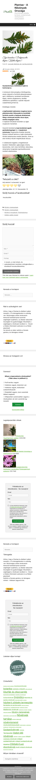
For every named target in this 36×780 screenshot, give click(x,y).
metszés (29, 709)
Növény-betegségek (11, 207)
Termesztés (7, 733)
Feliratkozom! (18, 521)
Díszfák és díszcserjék (15, 692)
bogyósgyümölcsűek (20, 686)
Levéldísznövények (14, 707)
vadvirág (15, 736)
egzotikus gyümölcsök (20, 694)
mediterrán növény (24, 707)
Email (9, 492)
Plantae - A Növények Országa (21, 7)
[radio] (4, 186)
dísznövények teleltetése (9, 694)
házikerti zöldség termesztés (17, 702)
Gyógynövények (8, 697)
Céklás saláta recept (11, 215)
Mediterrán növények (11, 709)
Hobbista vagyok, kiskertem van (16, 385)
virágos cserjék (21, 736)
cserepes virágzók (18, 689)
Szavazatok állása (18, 409)
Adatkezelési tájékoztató (16, 507)
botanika (7, 688)
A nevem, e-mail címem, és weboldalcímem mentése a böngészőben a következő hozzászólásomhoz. (18, 264)
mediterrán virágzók (23, 709)
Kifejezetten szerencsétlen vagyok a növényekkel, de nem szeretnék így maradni (16, 399)
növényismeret (10, 722)
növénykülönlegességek (11, 725)
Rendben (9, 776)
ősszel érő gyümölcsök (8, 749)
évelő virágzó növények (24, 747)
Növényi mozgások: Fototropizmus (16, 212)
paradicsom (5, 727)
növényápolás (23, 725)
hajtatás (25, 700)
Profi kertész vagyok (12, 382)
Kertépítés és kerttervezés (12, 705)
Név (9, 499)
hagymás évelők (19, 700)
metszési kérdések (7, 712)
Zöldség (14, 744)
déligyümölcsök (28, 689)
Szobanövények (11, 729)
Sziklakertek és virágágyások (15, 727)
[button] (31, 24)
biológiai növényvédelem (8, 686)
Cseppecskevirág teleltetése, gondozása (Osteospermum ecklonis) (16, 469)
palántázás (28, 725)
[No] (34, 773)
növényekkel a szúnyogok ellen (9, 715)
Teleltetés (22, 730)
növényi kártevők (16, 719)
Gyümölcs (19, 697)
